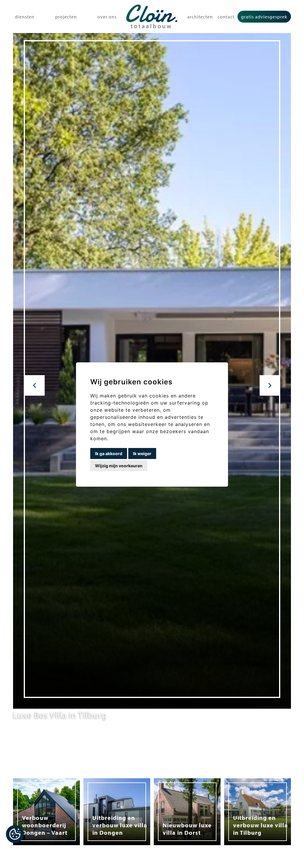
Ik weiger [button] (142, 453)
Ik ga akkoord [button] (108, 453)
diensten (24, 17)
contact (226, 17)
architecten (200, 17)
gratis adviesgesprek (264, 17)
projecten (66, 17)
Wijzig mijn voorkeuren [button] (118, 465)
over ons (107, 17)
